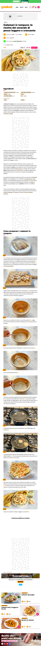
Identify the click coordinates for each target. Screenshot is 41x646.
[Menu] (38, 7)
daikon (32, 182)
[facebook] (10, 644)
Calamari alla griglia (28, 595)
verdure (16, 192)
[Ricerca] (30, 7)
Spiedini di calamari (28, 620)
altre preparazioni (9, 266)
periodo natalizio (9, 113)
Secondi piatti (9, 572)
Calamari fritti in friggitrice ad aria (9, 608)
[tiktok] (2, 644)
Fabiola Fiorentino (10, 44)
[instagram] (5, 644)
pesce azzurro (18, 168)
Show (26, 7)
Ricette (21, 7)
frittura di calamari (28, 192)
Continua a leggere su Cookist (20, 518)
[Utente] (36, 7)
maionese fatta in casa (30, 179)
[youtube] (7, 644)
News (17, 7)
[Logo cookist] (6, 7)
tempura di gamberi (8, 192)
